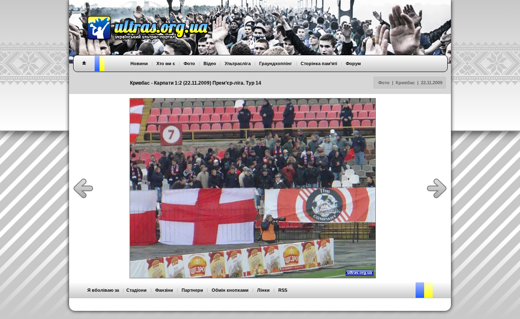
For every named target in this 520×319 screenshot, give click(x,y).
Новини (139, 63)
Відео (210, 63)
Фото (384, 82)
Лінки (263, 290)
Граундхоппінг (275, 63)
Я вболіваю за (103, 290)
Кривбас (405, 82)
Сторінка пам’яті (319, 63)
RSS (282, 290)
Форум (353, 63)
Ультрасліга (238, 63)
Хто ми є (165, 63)
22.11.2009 (431, 82)
